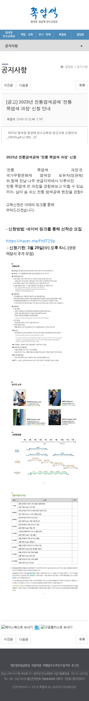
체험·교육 (27, 34)
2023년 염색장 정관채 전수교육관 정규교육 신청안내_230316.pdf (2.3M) (41, 135)
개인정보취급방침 (20, 665)
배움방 (62, 34)
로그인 (75, 665)
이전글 (8, 85)
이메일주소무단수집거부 (56, 665)
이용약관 (36, 665)
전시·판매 (45, 34)
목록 (81, 85)
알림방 (80, 34)
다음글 (23, 85)
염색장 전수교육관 (9, 34)
